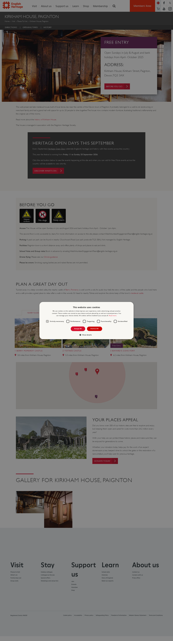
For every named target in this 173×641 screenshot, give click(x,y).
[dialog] (86, 320)
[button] (86, 334)
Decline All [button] (95, 329)
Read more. (113, 316)
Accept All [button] (78, 329)
